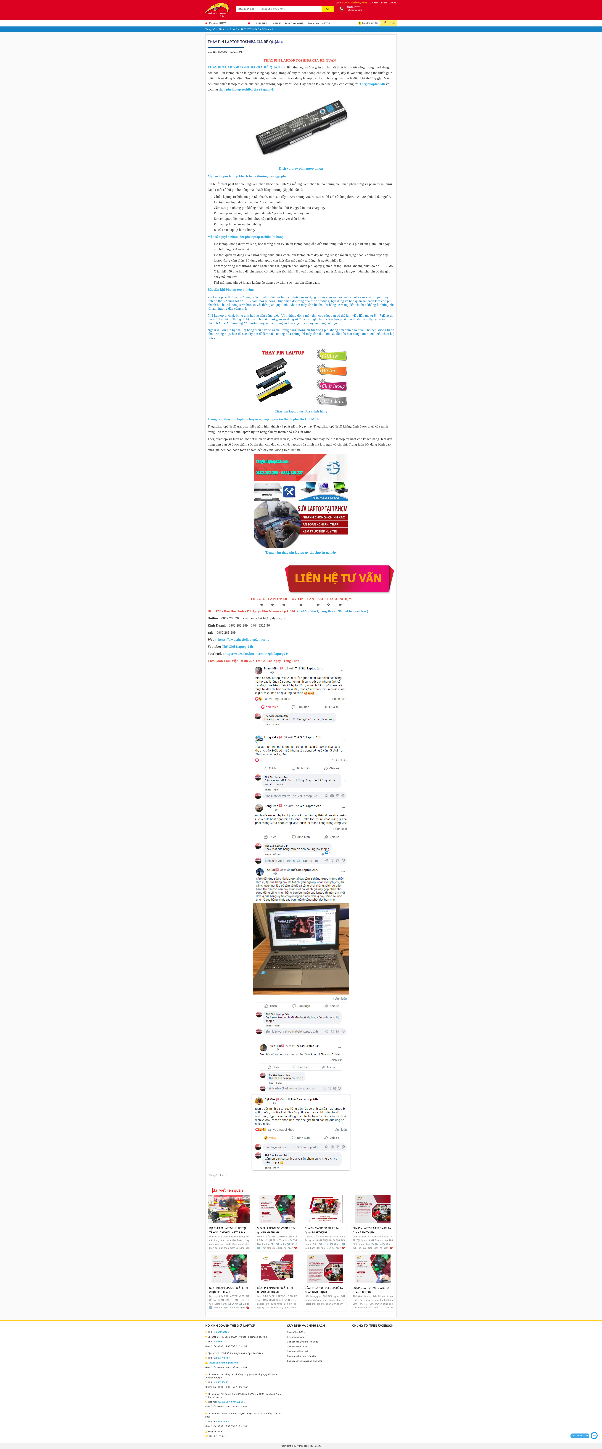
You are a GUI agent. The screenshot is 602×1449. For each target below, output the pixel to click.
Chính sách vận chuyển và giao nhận (304, 1361)
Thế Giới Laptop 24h (237, 646)
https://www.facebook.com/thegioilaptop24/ (256, 654)
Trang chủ (210, 29)
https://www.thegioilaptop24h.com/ (243, 639)
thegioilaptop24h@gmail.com (223, 1362)
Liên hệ (393, 3)
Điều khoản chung (295, 1337)
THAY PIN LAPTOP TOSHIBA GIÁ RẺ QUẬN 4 (245, 67)
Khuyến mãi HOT (217, 23)
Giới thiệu (374, 3)
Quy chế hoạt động (296, 1332)
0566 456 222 (223, 1382)
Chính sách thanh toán (298, 1351)
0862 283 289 (223, 1358)
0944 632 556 (238, 1402)
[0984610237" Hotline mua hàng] (341, 9)
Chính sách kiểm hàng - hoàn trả (302, 1341)
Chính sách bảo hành (297, 1346)
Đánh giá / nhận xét (218, 1175)
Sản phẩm (262, 23)
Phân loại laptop (319, 23)
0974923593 (222, 1421)
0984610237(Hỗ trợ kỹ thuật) (354, 3)
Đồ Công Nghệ (294, 23)
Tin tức (384, 3)
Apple (277, 23)
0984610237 (222, 1341)
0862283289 (222, 1332)
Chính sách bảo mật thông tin (301, 1356)
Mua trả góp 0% (370, 23)
